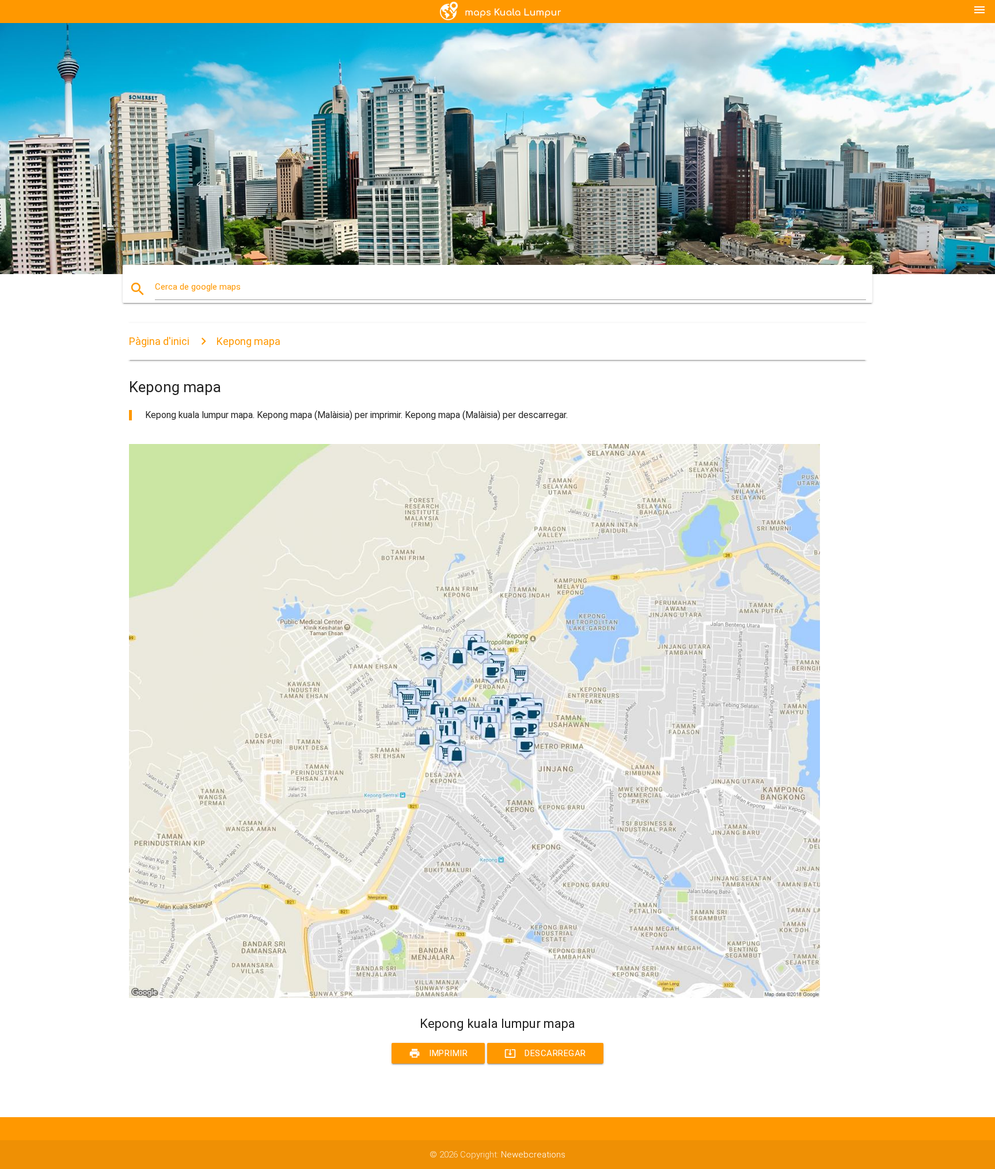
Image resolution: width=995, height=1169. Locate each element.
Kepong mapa (248, 341)
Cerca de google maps (198, 287)
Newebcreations (533, 1154)
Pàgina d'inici (159, 341)
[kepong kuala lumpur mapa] (474, 995)
